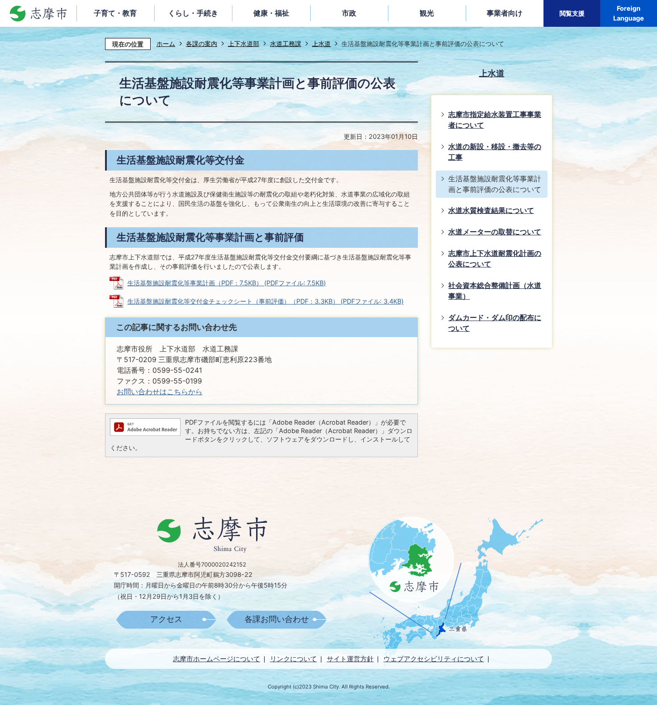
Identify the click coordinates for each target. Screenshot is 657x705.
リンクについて (293, 659)
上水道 (321, 43)
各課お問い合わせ (276, 619)
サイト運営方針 (350, 659)
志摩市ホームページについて (216, 659)
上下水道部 (243, 43)
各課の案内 (201, 43)
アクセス (166, 619)
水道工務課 (285, 43)
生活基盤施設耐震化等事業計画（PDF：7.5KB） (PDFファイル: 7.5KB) (226, 283)
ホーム (165, 43)
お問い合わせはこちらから (159, 392)
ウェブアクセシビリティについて (433, 659)
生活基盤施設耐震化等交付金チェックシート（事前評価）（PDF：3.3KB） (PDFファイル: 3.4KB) (265, 301)
